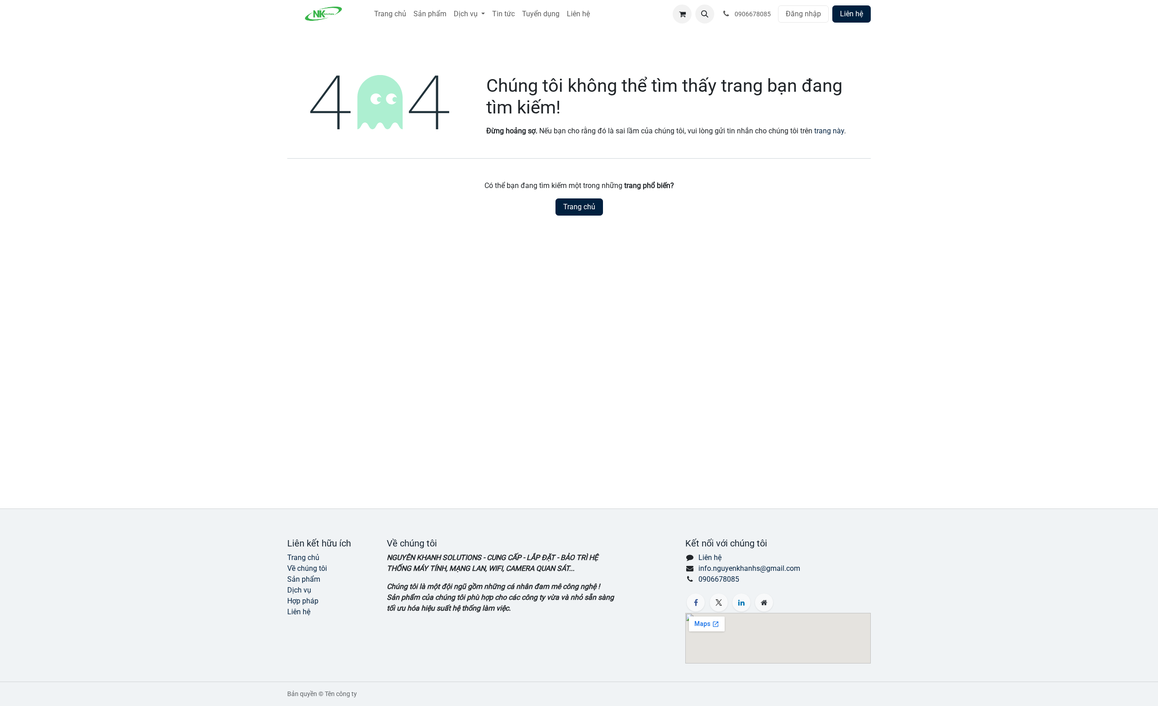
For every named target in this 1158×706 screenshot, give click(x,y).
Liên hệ (851, 13)
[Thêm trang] (764, 602)
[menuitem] (390, 14)
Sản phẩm (303, 579)
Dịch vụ (299, 590)
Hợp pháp (302, 601)
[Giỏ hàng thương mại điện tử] (682, 14)
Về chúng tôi (307, 568)
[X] (719, 602)
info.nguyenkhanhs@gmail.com (749, 568)
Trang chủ (579, 206)
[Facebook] (696, 602)
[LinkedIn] (741, 602)
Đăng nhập (803, 13)
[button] (704, 14)
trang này (829, 131)
